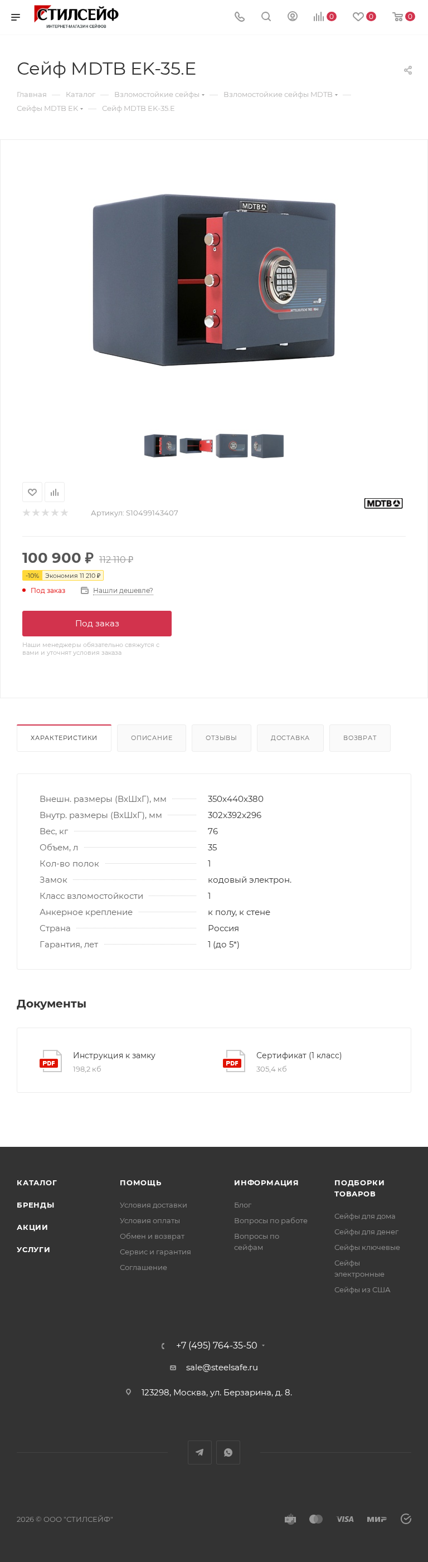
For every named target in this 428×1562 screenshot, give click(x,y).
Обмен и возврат (152, 1236)
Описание (151, 738)
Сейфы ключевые (367, 1247)
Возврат (360, 738)
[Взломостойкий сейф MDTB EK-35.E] (214, 280)
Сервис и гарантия (155, 1251)
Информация (266, 1182)
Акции (32, 1227)
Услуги (34, 1249)
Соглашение (143, 1267)
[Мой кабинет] (293, 17)
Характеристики (64, 738)
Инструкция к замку (114, 1055)
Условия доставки (153, 1204)
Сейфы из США (362, 1289)
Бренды (36, 1204)
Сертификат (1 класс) (299, 1055)
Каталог (37, 1182)
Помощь (141, 1182)
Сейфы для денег (366, 1231)
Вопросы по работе (271, 1220)
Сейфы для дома (365, 1215)
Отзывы (221, 738)
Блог (242, 1204)
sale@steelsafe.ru (222, 1367)
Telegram (200, 1452)
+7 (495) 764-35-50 (216, 1345)
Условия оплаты (150, 1220)
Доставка (290, 738)
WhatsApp (228, 1452)
